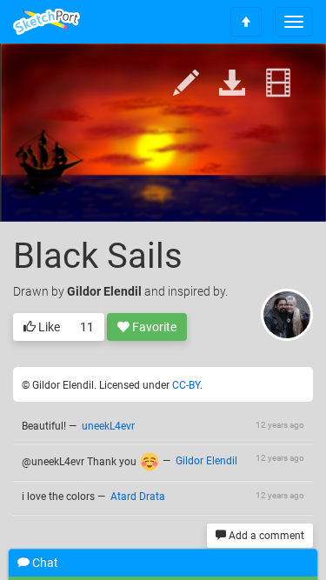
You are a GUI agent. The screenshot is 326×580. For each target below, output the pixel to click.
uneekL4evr (108, 426)
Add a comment (265, 536)
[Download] (232, 84)
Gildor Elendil (104, 291)
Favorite (153, 327)
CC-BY (186, 385)
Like (48, 327)
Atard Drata (137, 496)
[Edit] (186, 84)
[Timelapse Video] (278, 84)
